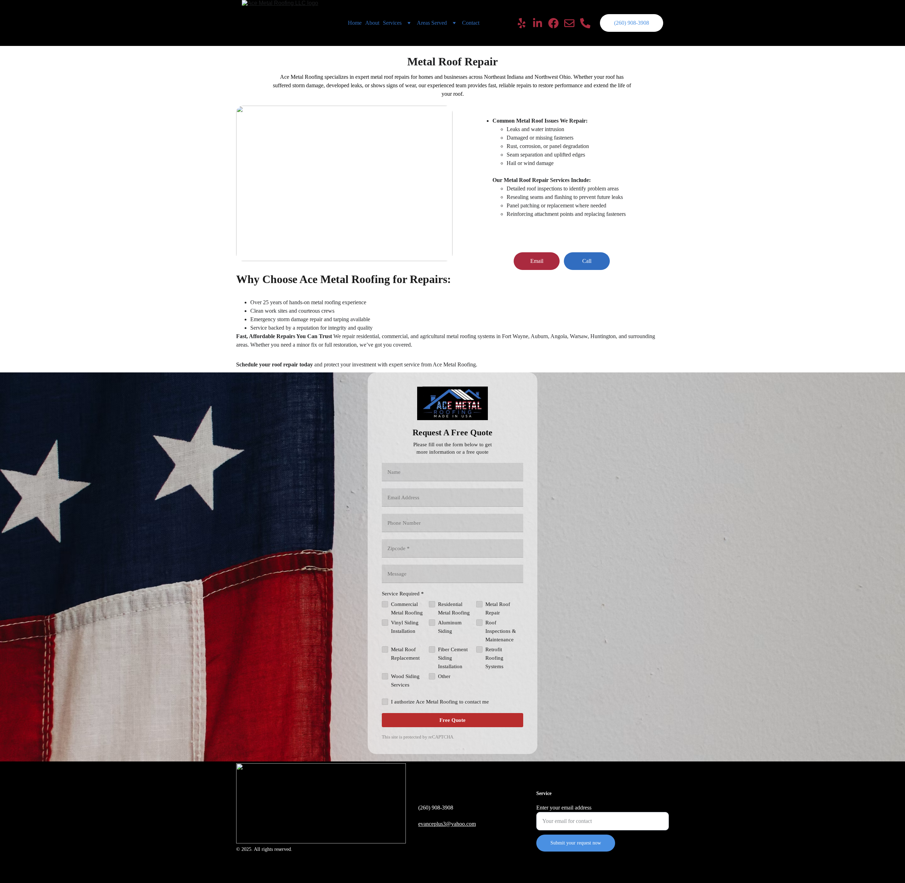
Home (355, 23)
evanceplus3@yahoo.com (447, 824)
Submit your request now (575, 843)
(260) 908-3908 (631, 23)
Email (536, 261)
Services (392, 23)
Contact (470, 23)
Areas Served (432, 23)
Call (586, 261)
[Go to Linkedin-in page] (540, 23)
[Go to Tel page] (585, 23)
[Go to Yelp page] (524, 23)
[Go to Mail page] (572, 23)
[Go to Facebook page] (556, 23)
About (372, 23)
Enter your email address (563, 808)
